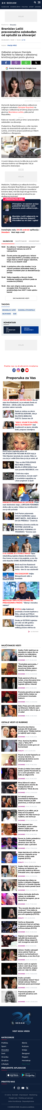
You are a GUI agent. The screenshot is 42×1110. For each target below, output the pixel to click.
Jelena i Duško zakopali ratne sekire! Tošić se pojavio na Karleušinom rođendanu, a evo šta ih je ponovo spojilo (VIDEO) (29, 953)
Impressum (23, 1095)
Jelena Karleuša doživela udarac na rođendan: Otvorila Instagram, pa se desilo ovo (28, 897)
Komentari (34, 241)
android (25, 230)
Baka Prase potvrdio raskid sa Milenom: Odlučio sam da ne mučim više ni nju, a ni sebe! (29, 709)
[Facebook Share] (6, 63)
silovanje (6, 314)
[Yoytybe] (23, 1088)
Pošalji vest (13, 1098)
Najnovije (5, 7)
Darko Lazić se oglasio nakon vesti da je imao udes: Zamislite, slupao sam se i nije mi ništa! (27, 967)
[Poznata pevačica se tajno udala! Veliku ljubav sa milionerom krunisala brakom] (9, 697)
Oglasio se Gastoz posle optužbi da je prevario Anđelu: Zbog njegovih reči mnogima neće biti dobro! (28, 939)
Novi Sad (26, 1064)
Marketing (33, 1095)
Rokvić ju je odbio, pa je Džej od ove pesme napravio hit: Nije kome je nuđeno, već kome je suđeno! (29, 814)
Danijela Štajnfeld (26, 310)
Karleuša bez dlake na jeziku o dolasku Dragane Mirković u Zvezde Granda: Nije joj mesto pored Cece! (29, 883)
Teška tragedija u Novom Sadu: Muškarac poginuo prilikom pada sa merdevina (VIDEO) (22, 279)
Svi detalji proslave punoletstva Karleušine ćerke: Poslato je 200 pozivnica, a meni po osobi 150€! (29, 800)
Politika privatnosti (26, 1098)
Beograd (26, 1053)
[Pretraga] (35, 2)
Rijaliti (21, 751)
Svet (3, 1053)
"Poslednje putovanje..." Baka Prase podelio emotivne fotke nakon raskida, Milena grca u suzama (28, 667)
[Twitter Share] (36, 63)
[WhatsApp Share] (26, 63)
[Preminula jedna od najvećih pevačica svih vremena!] (9, 997)
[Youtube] (27, 370)
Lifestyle (5, 1064)
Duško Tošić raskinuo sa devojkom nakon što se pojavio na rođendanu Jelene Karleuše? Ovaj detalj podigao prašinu (28, 653)
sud (14, 314)
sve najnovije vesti (21, 298)
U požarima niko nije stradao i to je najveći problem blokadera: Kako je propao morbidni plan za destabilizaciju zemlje (23, 270)
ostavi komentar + (29, 329)
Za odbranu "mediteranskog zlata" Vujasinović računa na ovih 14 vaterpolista (21, 249)
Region (25, 1057)
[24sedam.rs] (8, 3)
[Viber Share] (16, 63)
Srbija (24, 1050)
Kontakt (15, 1095)
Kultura (25, 1046)
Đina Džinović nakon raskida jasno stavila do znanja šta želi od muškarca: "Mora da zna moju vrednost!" (28, 786)
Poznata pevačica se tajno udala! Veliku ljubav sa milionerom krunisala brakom (29, 695)
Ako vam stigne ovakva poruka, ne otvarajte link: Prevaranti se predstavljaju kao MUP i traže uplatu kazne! (22, 289)
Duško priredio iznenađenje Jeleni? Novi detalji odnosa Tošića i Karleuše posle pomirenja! (29, 981)
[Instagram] (18, 370)
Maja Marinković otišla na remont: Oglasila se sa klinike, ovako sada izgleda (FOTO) (29, 855)
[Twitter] (22, 370)
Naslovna (4, 25)
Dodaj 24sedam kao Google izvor (22, 68)
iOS (18, 230)
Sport (31, 7)
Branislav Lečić (9, 310)
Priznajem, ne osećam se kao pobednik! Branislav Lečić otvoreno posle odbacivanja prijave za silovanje (25, 206)
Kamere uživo (15, 7)
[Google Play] (28, 1075)
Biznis (24, 1043)
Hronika (4, 1057)
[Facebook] (14, 370)
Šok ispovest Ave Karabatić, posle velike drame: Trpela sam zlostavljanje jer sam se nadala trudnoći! (28, 828)
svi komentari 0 (10, 330)
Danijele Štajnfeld (26, 107)
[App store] (12, 1075)
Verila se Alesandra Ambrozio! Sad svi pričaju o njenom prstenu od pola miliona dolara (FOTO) (29, 925)
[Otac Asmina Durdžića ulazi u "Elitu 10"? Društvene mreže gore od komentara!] (9, 746)
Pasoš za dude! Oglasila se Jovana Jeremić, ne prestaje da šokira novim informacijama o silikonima (29, 758)
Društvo (4, 1060)
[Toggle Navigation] (39, 2)
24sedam (5, 232)
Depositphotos (28, 1101)
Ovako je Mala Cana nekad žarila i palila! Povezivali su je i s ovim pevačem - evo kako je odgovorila (29, 772)
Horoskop (26, 1060)
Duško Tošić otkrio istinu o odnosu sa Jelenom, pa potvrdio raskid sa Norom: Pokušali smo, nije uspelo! (29, 869)
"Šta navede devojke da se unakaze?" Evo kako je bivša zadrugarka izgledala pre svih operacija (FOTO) (29, 911)
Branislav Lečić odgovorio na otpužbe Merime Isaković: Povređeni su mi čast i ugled (25, 218)
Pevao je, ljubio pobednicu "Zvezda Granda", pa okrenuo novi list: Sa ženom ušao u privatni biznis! (29, 842)
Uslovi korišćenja (14, 1101)
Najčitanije (21, 241)
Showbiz (38, 7)
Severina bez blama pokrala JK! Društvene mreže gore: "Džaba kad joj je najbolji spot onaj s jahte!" (29, 730)
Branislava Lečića (16, 112)
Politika (25, 7)
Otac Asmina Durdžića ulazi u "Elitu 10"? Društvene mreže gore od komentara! (28, 744)
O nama (8, 1095)
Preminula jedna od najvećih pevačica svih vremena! (27, 994)
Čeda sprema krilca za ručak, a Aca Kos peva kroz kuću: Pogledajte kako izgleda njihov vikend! (29, 681)
